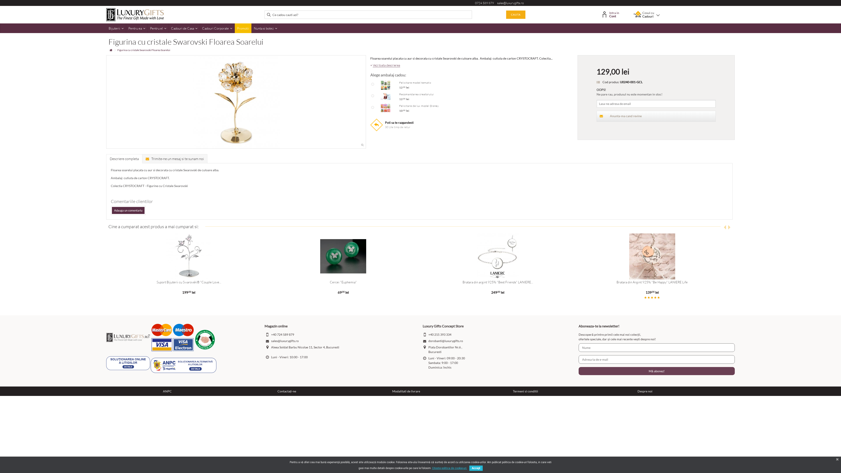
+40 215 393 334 (439, 334)
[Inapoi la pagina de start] (111, 50)
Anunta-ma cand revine (626, 116)
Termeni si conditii (525, 391)
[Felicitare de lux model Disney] (385, 108)
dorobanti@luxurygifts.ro (445, 341)
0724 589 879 (484, 3)
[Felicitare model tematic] (385, 84)
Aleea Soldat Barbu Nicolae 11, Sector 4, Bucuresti (305, 347)
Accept (476, 468)
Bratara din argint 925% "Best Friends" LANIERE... (498, 282)
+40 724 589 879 (282, 334)
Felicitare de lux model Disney (419, 106)
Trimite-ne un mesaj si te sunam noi (177, 159)
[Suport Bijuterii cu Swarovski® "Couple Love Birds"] (188, 256)
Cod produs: (610, 82)
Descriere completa (124, 159)
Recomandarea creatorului (416, 94)
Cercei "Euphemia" (343, 282)
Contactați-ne (286, 391)
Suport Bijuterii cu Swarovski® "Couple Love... (189, 282)
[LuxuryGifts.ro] (135, 14)
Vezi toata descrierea (386, 65)
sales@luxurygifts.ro (510, 3)
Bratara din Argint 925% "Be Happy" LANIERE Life (652, 282)
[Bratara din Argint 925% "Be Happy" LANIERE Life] (652, 256)
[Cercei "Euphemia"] (343, 256)
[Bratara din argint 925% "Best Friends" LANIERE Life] (497, 256)
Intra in (614, 14)
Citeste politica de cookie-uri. (449, 468)
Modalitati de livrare (406, 391)
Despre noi (645, 391)
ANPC (167, 391)
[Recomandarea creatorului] (385, 96)
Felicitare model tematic (415, 82)
